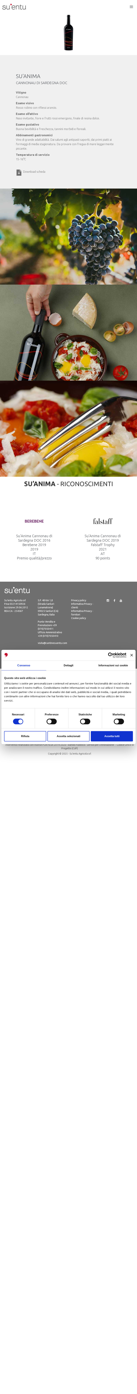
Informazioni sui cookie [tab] (113, 665)
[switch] (52, 721)
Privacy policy (78, 600)
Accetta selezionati (68, 736)
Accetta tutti (112, 736)
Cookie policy (78, 618)
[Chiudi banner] (131, 655)
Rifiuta (25, 736)
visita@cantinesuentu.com (52, 643)
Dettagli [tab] (68, 665)
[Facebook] (114, 600)
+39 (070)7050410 (48, 635)
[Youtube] (121, 600)
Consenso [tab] (23, 665)
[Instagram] (108, 600)
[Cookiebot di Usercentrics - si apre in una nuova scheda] (110, 655)
